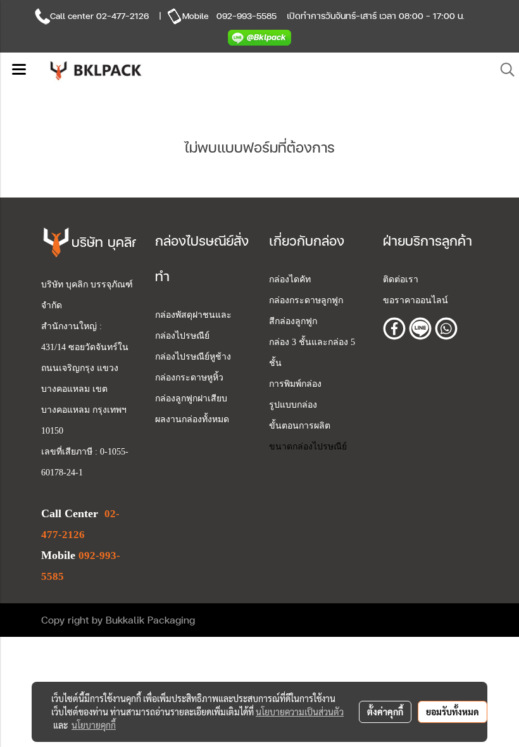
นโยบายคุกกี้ (94, 725)
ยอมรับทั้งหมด (452, 711)
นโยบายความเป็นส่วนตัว (300, 711)
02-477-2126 (122, 15)
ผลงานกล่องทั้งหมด (192, 419)
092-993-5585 (246, 15)
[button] (503, 70)
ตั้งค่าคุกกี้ (385, 711)
